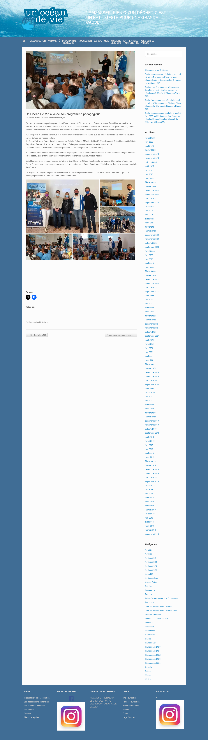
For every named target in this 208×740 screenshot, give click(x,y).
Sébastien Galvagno (56, 117)
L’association (38, 40)
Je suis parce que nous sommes (121, 335)
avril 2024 (149, 218)
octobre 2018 (151, 477)
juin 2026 (149, 141)
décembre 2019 (152, 420)
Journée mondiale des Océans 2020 (161, 610)
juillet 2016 (150, 513)
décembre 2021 (152, 323)
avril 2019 (149, 453)
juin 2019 (149, 445)
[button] (62, 206)
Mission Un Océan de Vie (156, 618)
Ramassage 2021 (152, 650)
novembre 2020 (152, 376)
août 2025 (149, 166)
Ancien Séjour (151, 582)
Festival (148, 594)
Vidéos (148, 679)
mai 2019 (149, 448)
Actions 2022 (151, 561)
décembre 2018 (152, 469)
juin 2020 (149, 396)
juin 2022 (149, 299)
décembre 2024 (152, 190)
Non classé (150, 630)
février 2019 (150, 461)
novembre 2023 (152, 238)
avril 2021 (149, 356)
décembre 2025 (152, 154)
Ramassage (150, 642)
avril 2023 (149, 263)
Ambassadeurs (151, 578)
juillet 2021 (150, 343)
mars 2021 (149, 360)
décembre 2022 (152, 279)
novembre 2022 (152, 283)
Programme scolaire (69, 41)
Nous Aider (85, 40)
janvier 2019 (150, 465)
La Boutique (101, 40)
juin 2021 (149, 348)
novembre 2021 (152, 327)
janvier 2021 (150, 368)
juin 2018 (149, 489)
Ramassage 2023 (152, 658)
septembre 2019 (152, 432)
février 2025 (150, 182)
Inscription (149, 602)
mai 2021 (149, 351)
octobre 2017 (151, 505)
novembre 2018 (152, 473)
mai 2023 (149, 259)
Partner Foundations (132, 701)
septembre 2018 (152, 481)
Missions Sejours (116, 41)
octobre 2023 (151, 242)
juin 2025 (149, 170)
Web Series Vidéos (147, 41)
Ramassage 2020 (152, 646)
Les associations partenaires (36, 701)
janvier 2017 (150, 509)
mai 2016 (149, 517)
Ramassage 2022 (152, 654)
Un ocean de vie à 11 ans (156, 70)
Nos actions (29, 709)
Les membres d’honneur (34, 705)
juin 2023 (149, 254)
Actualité (54, 40)
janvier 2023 (150, 275)
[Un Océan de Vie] (45, 18)
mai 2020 (149, 400)
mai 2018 (149, 493)
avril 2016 (149, 521)
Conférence (150, 590)
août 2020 (149, 388)
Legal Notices (129, 717)
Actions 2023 (151, 565)
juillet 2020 (150, 392)
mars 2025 (149, 178)
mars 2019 (149, 457)
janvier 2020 (150, 416)
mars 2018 (149, 501)
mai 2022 (149, 303)
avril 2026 (149, 145)
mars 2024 (149, 222)
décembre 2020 (152, 372)
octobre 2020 (151, 380)
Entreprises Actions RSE (131, 41)
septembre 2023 (152, 246)
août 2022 (149, 295)
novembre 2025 (152, 157)
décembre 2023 (152, 234)
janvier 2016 (150, 529)
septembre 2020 (152, 384)
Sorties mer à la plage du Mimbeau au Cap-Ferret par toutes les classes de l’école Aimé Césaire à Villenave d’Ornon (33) (163, 91)
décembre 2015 (152, 533)
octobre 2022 (151, 287)
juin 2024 (149, 210)
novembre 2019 (152, 424)
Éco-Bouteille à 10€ (36, 335)
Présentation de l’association (36, 697)
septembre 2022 (152, 291)
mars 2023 (149, 267)
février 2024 (150, 226)
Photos (148, 638)
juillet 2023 (150, 251)
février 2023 (150, 271)
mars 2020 (149, 408)
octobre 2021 (151, 331)
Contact (27, 713)
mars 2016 (149, 525)
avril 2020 (149, 404)
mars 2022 (149, 311)
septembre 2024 (152, 202)
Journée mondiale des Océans (158, 606)
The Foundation (129, 697)
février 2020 (150, 412)
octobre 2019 (151, 428)
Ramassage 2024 (152, 662)
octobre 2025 (151, 162)
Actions (148, 553)
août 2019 (149, 436)
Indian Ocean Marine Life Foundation (161, 598)
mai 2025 (149, 174)
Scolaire (45, 322)
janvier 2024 (150, 230)
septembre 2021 (152, 335)
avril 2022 (149, 307)
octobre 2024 (151, 198)
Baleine (148, 586)
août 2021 (149, 339)
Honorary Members (131, 705)
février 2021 (150, 364)
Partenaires (150, 634)
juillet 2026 (150, 137)
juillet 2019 (150, 440)
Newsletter (149, 626)
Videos (148, 675)
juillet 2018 (150, 485)
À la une (148, 549)
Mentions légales (31, 717)
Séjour (148, 671)
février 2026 (150, 149)
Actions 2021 (151, 557)
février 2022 (150, 315)
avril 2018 (149, 497)
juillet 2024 (150, 206)
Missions (149, 622)
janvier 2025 (150, 186)
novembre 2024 (152, 194)
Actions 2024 (151, 569)
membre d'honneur (153, 614)
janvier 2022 (150, 319)
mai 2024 (149, 214)
